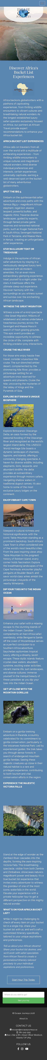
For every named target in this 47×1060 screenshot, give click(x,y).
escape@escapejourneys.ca (24, 1029)
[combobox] (23, 995)
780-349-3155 (25, 1032)
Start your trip (23, 1000)
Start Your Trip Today (23, 979)
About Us (23, 1018)
